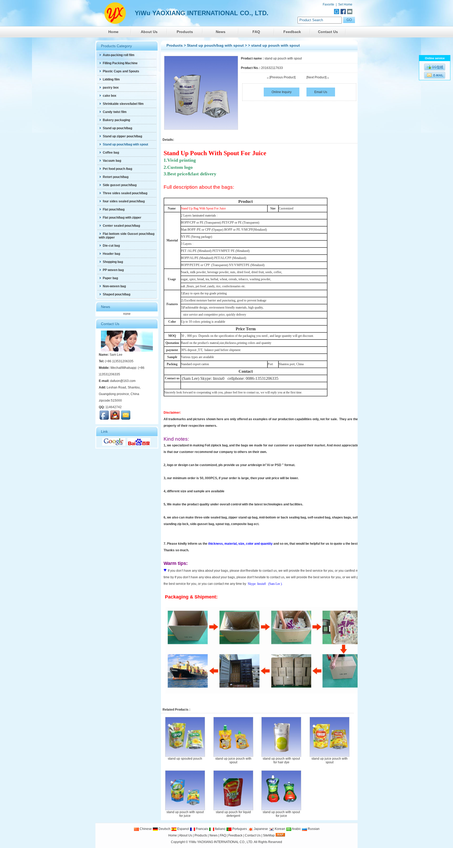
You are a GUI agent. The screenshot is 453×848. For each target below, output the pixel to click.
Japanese (260, 829)
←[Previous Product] (280, 77)
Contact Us (328, 32)
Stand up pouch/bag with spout (215, 45)
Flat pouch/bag (114, 209)
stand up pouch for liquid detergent (233, 814)
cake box (109, 96)
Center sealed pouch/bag (121, 226)
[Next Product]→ (318, 77)
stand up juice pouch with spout (233, 760)
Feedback (292, 32)
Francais (201, 829)
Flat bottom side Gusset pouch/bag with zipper (126, 235)
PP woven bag (113, 270)
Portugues (239, 829)
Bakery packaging (116, 120)
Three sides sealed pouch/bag (125, 193)
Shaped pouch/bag (116, 294)
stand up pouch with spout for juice (185, 814)
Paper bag (110, 278)
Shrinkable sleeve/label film (123, 104)
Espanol (182, 829)
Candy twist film (115, 112)
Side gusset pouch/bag (120, 185)
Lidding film (111, 79)
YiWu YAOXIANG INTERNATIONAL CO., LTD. (221, 842)
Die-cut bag (111, 245)
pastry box (111, 87)
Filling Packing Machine (120, 63)
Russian (313, 829)
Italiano (219, 829)
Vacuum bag (112, 161)
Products (185, 32)
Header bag (111, 254)
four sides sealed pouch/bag (124, 201)
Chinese (145, 829)
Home (113, 32)
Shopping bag (113, 262)
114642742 (113, 407)
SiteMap (269, 835)
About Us (149, 32)
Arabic (296, 829)
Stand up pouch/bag (117, 128)
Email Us (320, 92)
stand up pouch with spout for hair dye (281, 760)
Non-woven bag (114, 286)
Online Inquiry (282, 92)
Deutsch (164, 829)
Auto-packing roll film (118, 55)
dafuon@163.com (123, 381)
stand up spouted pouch (185, 758)
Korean (279, 829)
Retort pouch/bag (115, 177)
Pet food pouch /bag (117, 169)
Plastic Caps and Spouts (121, 71)
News (220, 32)
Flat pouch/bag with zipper (122, 217)
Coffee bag (111, 152)
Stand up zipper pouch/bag (122, 136)
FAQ (256, 32)
